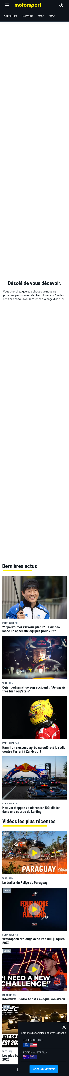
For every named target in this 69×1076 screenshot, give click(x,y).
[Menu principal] (7, 5)
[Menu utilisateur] (61, 5)
